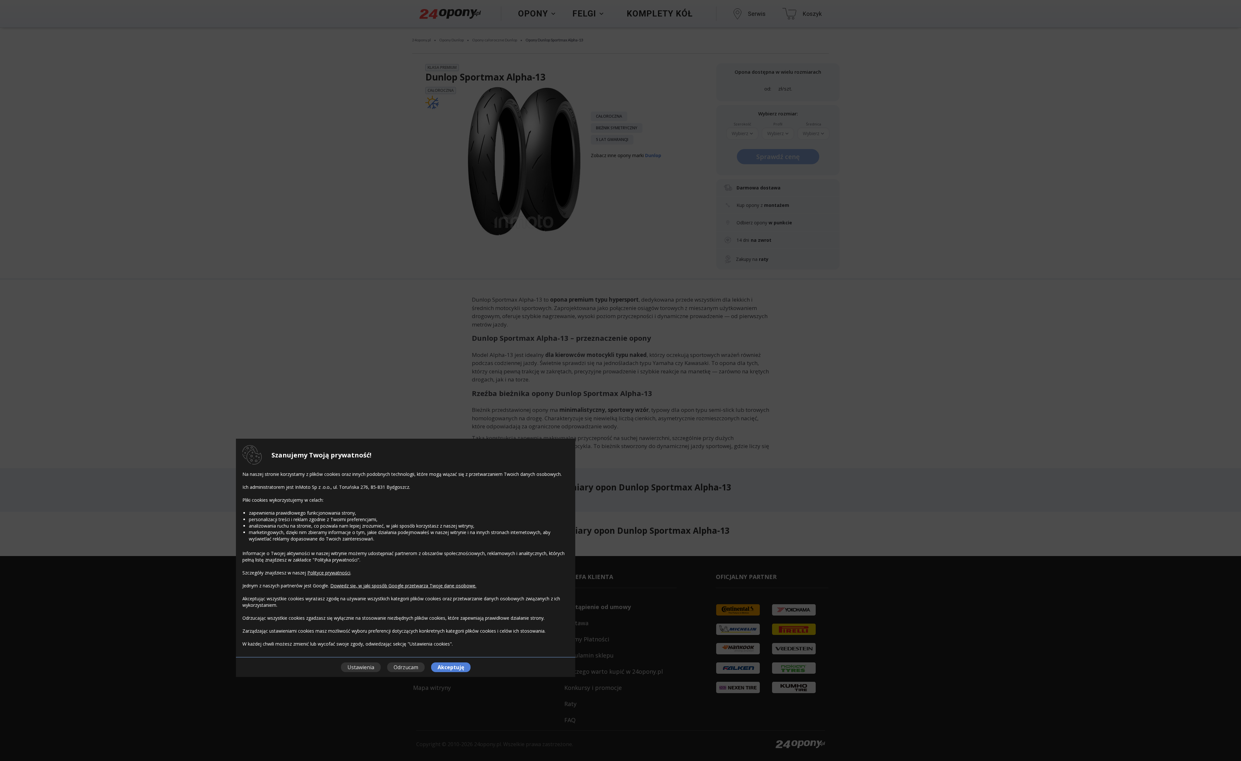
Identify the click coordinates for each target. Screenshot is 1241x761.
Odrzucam (406, 667)
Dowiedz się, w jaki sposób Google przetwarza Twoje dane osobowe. (403, 586)
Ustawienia (360, 667)
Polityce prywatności (328, 573)
